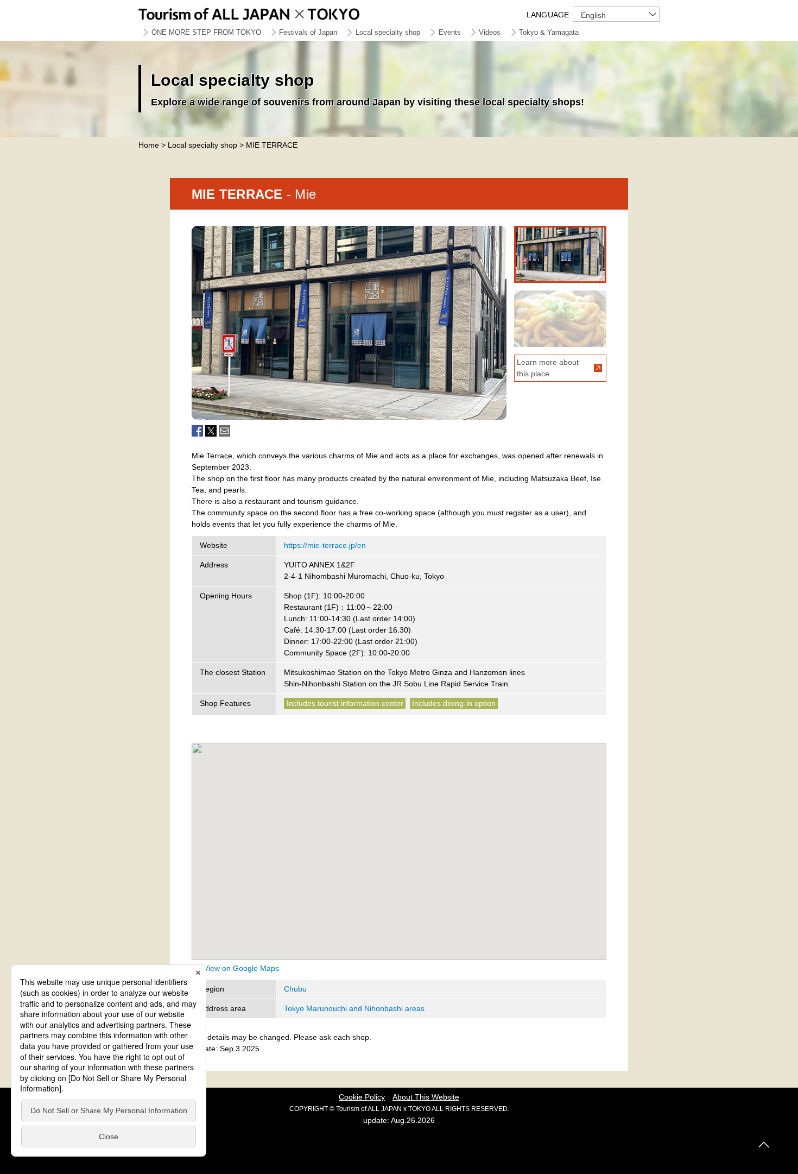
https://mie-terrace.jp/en (325, 545)
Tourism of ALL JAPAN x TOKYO (274, 12)
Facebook (197, 431)
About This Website (425, 1097)
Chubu (295, 988)
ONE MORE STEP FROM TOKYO (206, 32)
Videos (490, 32)
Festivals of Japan (308, 32)
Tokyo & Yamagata (549, 32)
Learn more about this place (548, 368)
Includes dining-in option (454, 703)
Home (148, 145)
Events (450, 32)
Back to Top (764, 1145)
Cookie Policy (362, 1097)
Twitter (211, 431)
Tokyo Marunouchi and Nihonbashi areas (354, 1008)
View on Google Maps (241, 968)
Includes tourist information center (345, 703)
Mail (224, 431)
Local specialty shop (388, 32)
